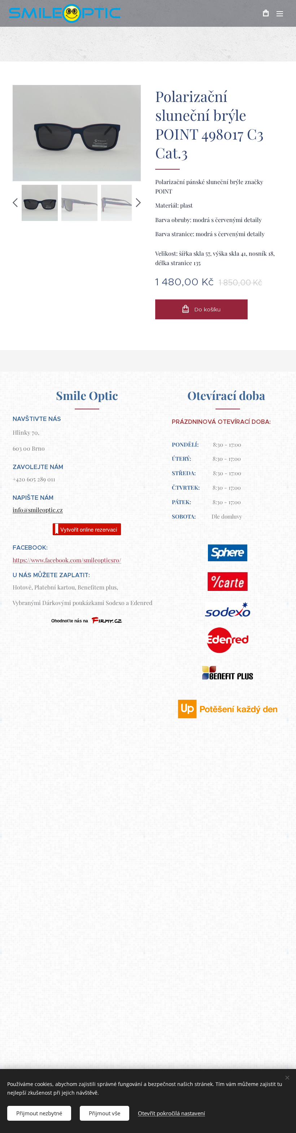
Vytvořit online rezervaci (88, 529)
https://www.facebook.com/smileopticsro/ (67, 560)
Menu (280, 13)
